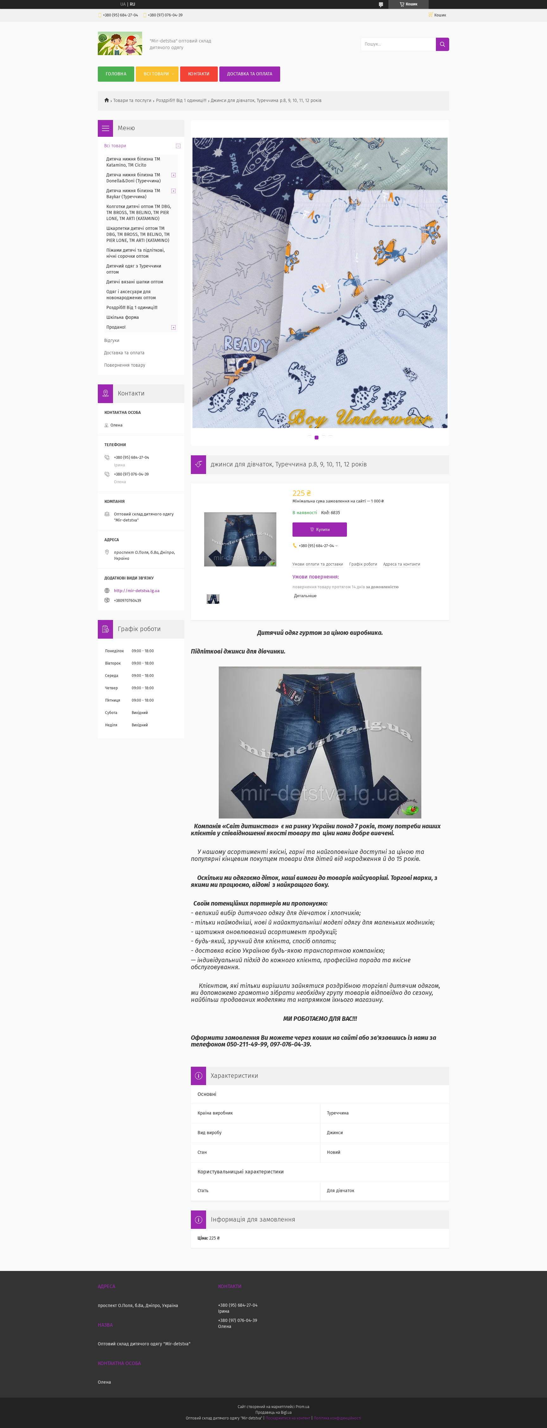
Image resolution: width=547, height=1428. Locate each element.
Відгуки (111, 340)
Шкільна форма (122, 317)
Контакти (199, 74)
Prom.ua (302, 1407)
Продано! (115, 327)
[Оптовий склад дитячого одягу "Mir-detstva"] (120, 54)
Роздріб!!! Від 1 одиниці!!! (181, 100)
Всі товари (156, 74)
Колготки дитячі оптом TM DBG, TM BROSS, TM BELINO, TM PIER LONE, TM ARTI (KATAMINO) (138, 213)
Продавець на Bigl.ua (273, 1413)
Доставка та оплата (249, 74)
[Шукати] (442, 44)
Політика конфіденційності (337, 1418)
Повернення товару (124, 365)
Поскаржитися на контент (288, 1418)
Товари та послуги (132, 100)
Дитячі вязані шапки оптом (134, 282)
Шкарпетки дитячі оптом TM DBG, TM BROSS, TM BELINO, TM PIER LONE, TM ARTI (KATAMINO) (138, 234)
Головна (116, 74)
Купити (323, 529)
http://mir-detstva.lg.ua (137, 591)
